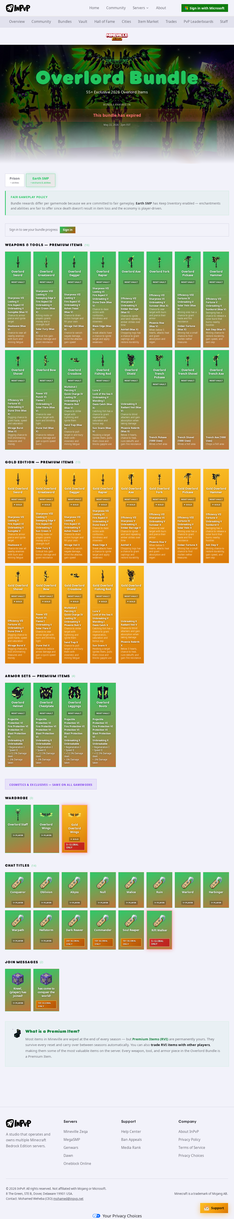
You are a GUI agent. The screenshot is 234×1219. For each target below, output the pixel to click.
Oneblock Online (77, 1163)
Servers (139, 7)
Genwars (71, 1147)
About (161, 7)
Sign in (67, 230)
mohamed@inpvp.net (68, 1199)
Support (217, 1208)
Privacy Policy (189, 1139)
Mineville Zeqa (76, 1131)
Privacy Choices (191, 1155)
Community (116, 7)
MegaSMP (72, 1139)
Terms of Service (191, 1147)
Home (94, 7)
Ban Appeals (131, 1139)
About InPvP (188, 1131)
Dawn (68, 1155)
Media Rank (131, 1147)
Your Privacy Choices (122, 1216)
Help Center (131, 1131)
